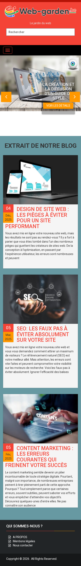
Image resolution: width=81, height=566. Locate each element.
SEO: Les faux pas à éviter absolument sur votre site (43, 334)
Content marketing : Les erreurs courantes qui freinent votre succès (39, 456)
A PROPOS (20, 537)
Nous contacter (23, 545)
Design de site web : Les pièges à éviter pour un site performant (37, 217)
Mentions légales (24, 541)
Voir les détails (58, 105)
